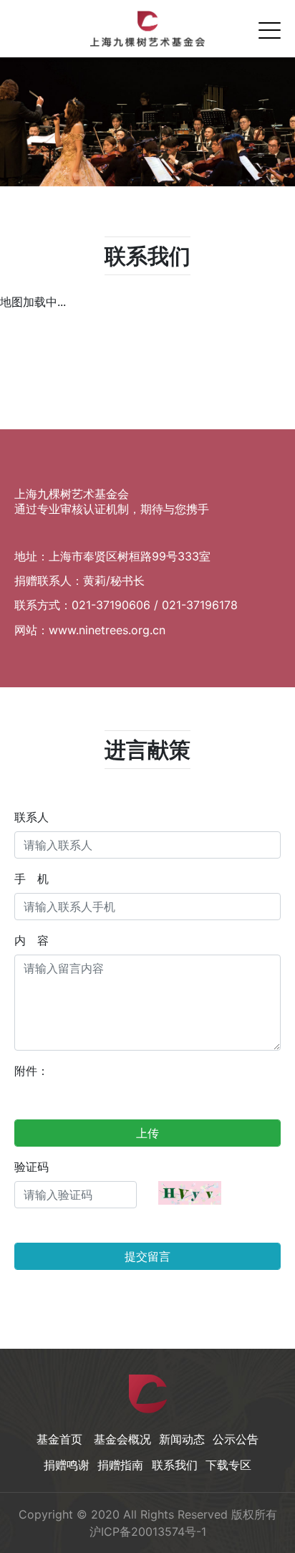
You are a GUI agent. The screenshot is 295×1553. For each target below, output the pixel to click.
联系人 (31, 817)
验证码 (31, 1167)
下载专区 (228, 1465)
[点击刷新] (189, 1193)
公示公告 (235, 1439)
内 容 (31, 940)
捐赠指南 (120, 1465)
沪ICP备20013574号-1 (148, 1531)
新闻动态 (182, 1439)
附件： (31, 1071)
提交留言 (147, 1256)
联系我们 (175, 1465)
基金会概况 (122, 1439)
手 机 (31, 878)
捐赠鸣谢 (67, 1465)
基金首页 (59, 1439)
